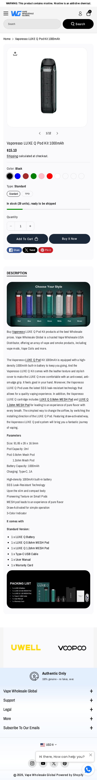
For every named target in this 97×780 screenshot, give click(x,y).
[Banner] (64, 647)
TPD (28, 194)
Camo (81, 176)
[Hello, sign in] (80, 13)
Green (34, 176)
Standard (13, 194)
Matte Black (65, 176)
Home (6, 39)
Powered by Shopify (69, 775)
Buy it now (69, 239)
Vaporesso (18, 332)
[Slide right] (57, 133)
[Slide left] (40, 133)
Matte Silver (73, 176)
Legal (7, 709)
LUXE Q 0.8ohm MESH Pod (56, 399)
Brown (26, 176)
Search (80, 24)
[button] (7, 13)
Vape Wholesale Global (20, 691)
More (7, 718)
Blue (18, 176)
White (57, 176)
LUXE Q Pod (33, 360)
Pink (41, 176)
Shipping (12, 156)
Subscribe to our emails (21, 727)
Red (50, 176)
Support (9, 700)
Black (10, 176)
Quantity (12, 217)
